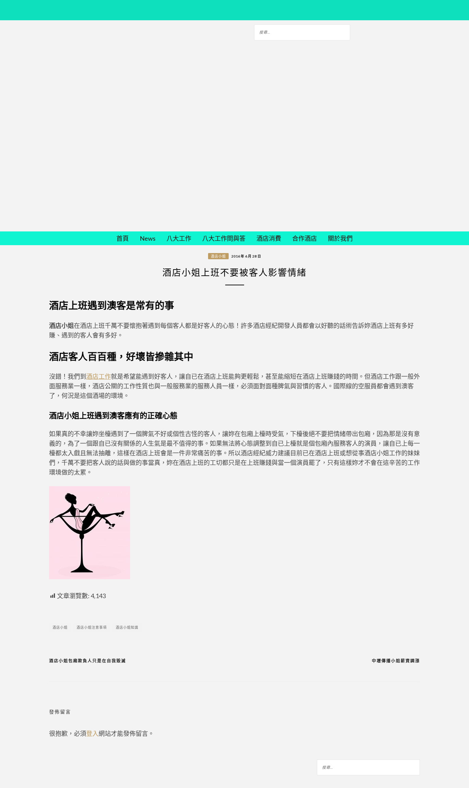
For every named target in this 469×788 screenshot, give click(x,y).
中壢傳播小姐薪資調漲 (396, 660)
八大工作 (179, 238)
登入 (92, 733)
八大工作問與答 (223, 238)
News (148, 238)
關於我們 (340, 238)
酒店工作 (98, 376)
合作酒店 (304, 238)
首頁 (122, 238)
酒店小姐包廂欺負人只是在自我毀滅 (87, 660)
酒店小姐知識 (127, 627)
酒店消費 (268, 238)
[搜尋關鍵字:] (302, 31)
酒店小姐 (218, 256)
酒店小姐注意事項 (92, 627)
